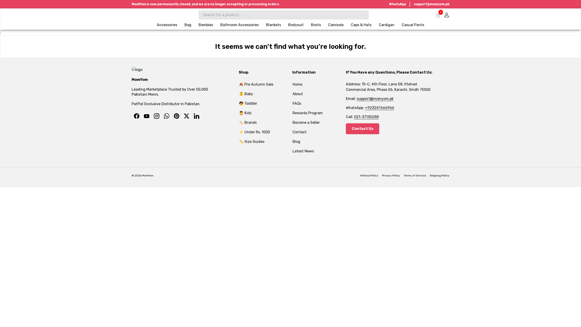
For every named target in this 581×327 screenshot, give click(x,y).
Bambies (206, 25)
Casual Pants (413, 25)
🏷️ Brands (248, 122)
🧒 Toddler (248, 103)
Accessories (167, 25)
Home (297, 84)
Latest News (303, 151)
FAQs (297, 103)
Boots (316, 25)
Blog (296, 141)
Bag (188, 25)
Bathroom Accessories (239, 25)
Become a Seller (306, 122)
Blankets (273, 25)
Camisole (336, 25)
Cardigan (386, 25)
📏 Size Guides (251, 141)
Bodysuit (296, 25)
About (298, 94)
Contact (300, 132)
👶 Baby (246, 94)
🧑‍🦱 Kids (245, 113)
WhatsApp (397, 4)
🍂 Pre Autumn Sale (256, 84)
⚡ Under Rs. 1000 (254, 132)
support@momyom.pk (431, 4)
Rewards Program (308, 113)
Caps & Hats (361, 25)
